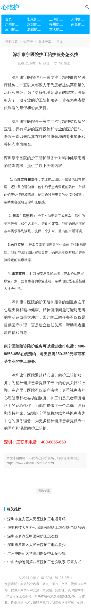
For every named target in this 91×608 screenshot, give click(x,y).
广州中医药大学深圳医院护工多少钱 (36, 553)
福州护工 (56, 24)
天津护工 (78, 19)
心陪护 (10, 7)
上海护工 (56, 19)
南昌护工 (78, 24)
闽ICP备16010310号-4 (56, 578)
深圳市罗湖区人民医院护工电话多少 (36, 545)
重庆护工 (56, 29)
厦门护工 (12, 29)
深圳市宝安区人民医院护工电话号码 (36, 519)
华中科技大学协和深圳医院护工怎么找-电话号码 (46, 527)
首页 (8, 19)
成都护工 (34, 29)
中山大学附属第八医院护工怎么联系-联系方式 (44, 562)
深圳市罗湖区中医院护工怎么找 (32, 536)
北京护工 (34, 19)
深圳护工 (34, 24)
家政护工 (44, 490)
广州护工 (12, 24)
